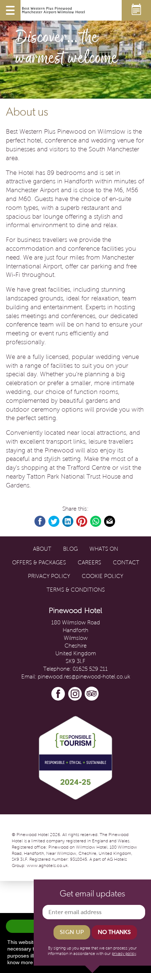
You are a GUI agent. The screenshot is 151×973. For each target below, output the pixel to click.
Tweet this (54, 522)
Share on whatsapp (96, 522)
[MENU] (10, 10)
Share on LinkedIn (68, 522)
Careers (89, 562)
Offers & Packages (39, 562)
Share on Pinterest (82, 522)
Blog (70, 549)
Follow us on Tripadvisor (92, 694)
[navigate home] (53, 10)
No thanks (114, 931)
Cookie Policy (102, 576)
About (42, 549)
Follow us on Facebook (58, 694)
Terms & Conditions (76, 590)
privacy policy (124, 953)
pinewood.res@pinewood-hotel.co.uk (84, 677)
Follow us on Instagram (75, 694)
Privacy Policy (49, 576)
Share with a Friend (110, 522)
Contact (126, 562)
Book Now (136, 10)
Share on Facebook (40, 522)
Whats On (103, 549)
